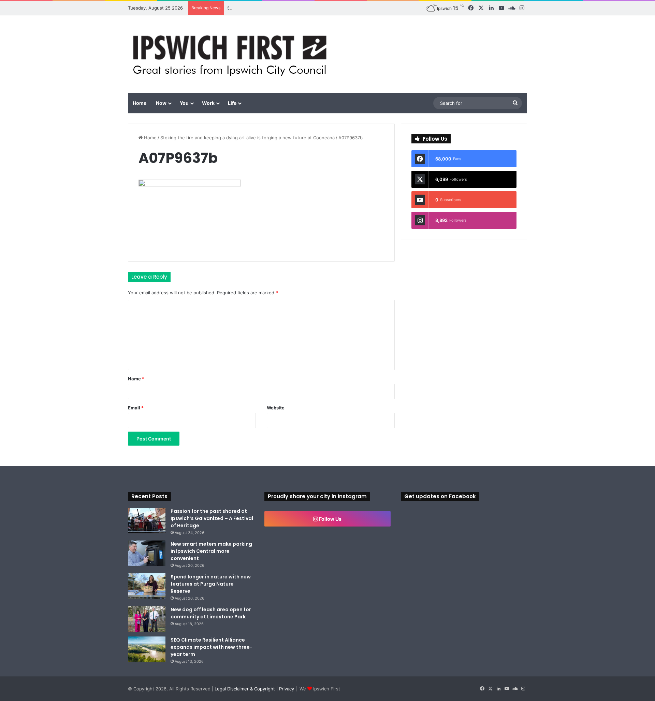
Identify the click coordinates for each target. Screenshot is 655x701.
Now (161, 103)
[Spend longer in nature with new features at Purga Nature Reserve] (146, 586)
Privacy (286, 688)
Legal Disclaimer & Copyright (245, 688)
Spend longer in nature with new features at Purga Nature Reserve (211, 583)
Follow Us (329, 519)
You (184, 103)
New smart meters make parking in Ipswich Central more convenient (211, 551)
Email (136, 407)
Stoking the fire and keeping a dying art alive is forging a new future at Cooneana (247, 137)
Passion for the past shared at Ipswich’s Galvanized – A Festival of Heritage (212, 518)
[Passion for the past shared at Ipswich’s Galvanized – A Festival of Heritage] (146, 520)
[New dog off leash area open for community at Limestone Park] (146, 619)
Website (276, 407)
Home (139, 103)
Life (232, 103)
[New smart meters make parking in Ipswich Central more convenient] (146, 553)
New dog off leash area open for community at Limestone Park (211, 613)
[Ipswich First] (232, 54)
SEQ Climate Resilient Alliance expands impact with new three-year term (211, 647)
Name (136, 378)
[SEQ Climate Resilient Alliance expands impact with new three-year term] (146, 649)
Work (208, 103)
